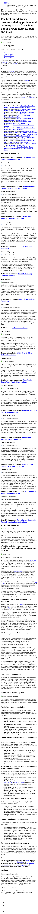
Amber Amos (18, 571)
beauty (27, 80)
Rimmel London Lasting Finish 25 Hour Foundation (18, 187)
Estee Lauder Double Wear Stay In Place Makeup (16, 381)
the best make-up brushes (28, 97)
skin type (11, 71)
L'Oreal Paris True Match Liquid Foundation (18, 158)
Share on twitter (8, 54)
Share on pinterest (9, 56)
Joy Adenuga (32, 560)
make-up (4, 62)
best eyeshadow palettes (20, 865)
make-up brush (8, 782)
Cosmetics (7, 3)
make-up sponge (19, 782)
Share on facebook (9, 53)
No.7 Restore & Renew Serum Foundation (18, 492)
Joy (9, 607)
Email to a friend (9, 57)
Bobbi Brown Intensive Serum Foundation (16, 438)
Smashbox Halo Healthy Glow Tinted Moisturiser (17, 465)
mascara (15, 63)
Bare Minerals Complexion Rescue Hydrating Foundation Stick (18, 521)
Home (6, 2)
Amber (20, 604)
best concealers (5, 865)
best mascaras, (30, 863)
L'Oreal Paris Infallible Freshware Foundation (16, 217)
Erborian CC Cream (19, 328)
